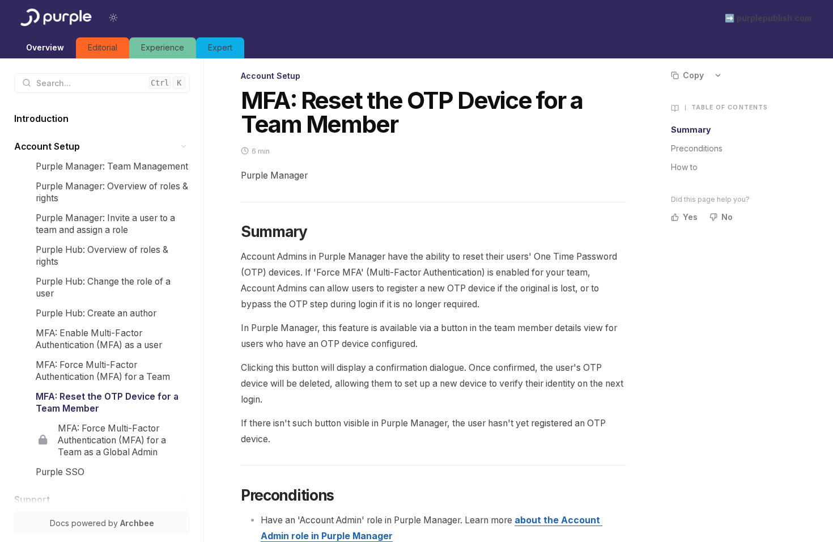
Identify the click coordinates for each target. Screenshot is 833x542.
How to (684, 167)
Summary (691, 129)
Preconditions (696, 148)
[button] (184, 147)
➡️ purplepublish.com (768, 18)
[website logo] (55, 17)
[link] (45, 47)
